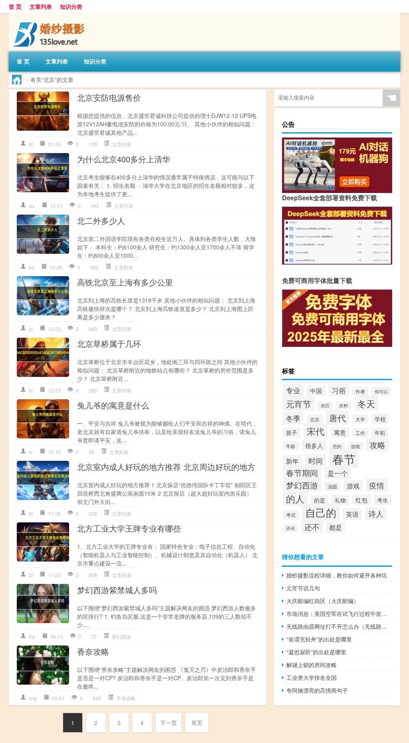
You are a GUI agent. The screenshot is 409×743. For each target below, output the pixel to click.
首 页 (15, 6)
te (31, 451)
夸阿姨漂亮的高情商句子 (317, 690)
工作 (360, 432)
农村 (343, 405)
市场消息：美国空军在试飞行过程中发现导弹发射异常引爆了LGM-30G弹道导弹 (339, 614)
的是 (319, 500)
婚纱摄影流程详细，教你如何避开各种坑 (336, 575)
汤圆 (332, 486)
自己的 (320, 512)
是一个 (338, 473)
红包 (361, 500)
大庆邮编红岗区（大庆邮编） (322, 601)
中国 (316, 390)
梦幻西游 (121, 636)
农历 (325, 405)
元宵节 (298, 404)
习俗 (339, 390)
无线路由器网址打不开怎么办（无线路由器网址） (339, 626)
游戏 (353, 485)
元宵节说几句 (303, 588)
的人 (295, 498)
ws (32, 205)
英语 (352, 514)
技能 (355, 446)
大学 (360, 419)
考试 (291, 514)
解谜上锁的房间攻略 (311, 665)
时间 (315, 461)
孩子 (291, 432)
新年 (292, 461)
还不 (312, 526)
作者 (360, 391)
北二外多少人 (101, 220)
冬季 (293, 418)
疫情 (376, 485)
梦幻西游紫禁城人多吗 (117, 590)
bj (31, 144)
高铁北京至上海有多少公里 (125, 282)
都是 (335, 527)
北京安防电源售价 (109, 97)
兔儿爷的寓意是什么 (113, 405)
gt (31, 328)
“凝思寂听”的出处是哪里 (316, 652)
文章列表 (41, 6)
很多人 (314, 445)
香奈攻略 (93, 651)
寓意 (340, 432)
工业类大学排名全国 (311, 677)
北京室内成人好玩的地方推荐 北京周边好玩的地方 (166, 466)
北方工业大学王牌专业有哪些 (129, 528)
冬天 (366, 403)
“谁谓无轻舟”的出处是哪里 (319, 639)
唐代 (337, 418)
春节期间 (302, 472)
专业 (293, 390)
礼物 (340, 500)
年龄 (291, 445)
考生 (382, 500)
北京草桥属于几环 (109, 343)
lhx (32, 636)
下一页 (168, 723)
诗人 (375, 513)
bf (31, 575)
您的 (337, 446)
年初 (380, 432)
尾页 (197, 723)
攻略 (377, 444)
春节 (343, 458)
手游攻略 (125, 698)
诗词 (290, 528)
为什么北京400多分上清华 (123, 159)
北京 (315, 419)
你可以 (381, 391)
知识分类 (71, 6)
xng (33, 698)
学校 (380, 419)
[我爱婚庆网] (51, 16)
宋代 (315, 431)
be (31, 267)
